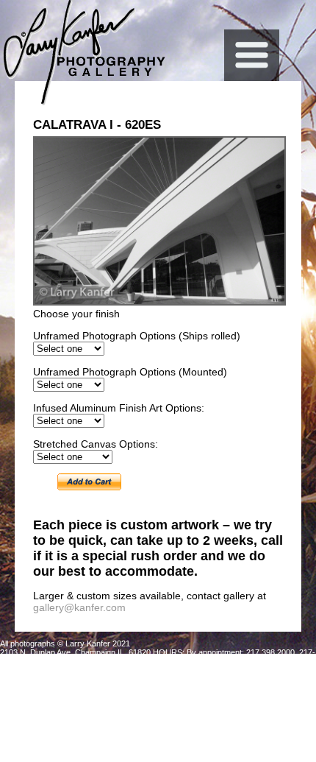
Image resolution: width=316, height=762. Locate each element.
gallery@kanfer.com (79, 607)
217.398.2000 (270, 652)
